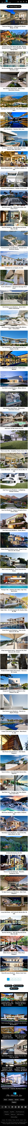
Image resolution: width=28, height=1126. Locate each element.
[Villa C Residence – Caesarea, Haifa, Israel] (14, 127)
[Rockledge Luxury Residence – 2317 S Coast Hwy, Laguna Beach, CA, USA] (14, 831)
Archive (16, 1099)
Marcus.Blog (14, 1117)
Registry (14, 1102)
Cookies (3, 1120)
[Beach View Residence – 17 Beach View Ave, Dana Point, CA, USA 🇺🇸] (14, 1054)
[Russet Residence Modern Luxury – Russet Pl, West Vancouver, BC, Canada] (14, 547)
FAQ (7, 1120)
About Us (9, 985)
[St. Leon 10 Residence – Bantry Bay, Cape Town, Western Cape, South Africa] (14, 146)
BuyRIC (12, 1111)
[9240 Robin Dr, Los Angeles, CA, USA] (14, 266)
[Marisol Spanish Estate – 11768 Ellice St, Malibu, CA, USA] (14, 166)
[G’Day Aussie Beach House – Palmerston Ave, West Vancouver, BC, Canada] (14, 648)
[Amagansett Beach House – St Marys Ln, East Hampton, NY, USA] (14, 689)
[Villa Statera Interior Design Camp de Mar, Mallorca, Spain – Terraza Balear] (14, 325)
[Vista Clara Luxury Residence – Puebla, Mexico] (14, 528)
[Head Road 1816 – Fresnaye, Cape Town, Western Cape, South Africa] (14, 790)
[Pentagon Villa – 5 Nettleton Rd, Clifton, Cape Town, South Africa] (14, 588)
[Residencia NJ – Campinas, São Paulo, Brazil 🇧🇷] (14, 1087)
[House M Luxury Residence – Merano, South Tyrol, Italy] (14, 971)
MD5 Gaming (20, 1114)
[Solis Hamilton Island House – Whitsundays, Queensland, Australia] (14, 87)
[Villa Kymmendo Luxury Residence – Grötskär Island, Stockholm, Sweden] (14, 246)
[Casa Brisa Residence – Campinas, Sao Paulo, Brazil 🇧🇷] (20, 1000)
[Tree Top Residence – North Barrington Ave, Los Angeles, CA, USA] (14, 345)
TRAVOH (7, 1114)
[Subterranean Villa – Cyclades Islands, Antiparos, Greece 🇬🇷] (7, 1033)
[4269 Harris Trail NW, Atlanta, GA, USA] (14, 426)
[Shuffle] (21, 2)
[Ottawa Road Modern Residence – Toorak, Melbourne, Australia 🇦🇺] (7, 1066)
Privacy (13, 1120)
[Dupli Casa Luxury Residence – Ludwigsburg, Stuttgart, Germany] (14, 488)
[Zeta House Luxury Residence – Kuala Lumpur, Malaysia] (14, 366)
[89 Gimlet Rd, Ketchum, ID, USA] (14, 851)
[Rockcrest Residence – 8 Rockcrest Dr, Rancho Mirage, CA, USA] (14, 24)
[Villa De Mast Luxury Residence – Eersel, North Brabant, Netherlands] (14, 305)
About (5, 1099)
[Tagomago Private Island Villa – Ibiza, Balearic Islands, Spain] (14, 107)
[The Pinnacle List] (14, 1094)
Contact (22, 1099)
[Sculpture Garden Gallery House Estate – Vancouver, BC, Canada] (14, 669)
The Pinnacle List (20, 1111)
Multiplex (10, 1120)
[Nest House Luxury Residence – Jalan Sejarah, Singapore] (14, 750)
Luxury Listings (19, 985)
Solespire (6, 1111)
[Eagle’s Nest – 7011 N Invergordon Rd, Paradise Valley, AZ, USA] (14, 608)
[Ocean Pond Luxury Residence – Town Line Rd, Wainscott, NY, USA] (14, 628)
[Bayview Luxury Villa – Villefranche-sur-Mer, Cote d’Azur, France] (14, 205)
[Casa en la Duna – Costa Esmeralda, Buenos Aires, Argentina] (14, 770)
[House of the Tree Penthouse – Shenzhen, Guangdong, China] (14, 870)
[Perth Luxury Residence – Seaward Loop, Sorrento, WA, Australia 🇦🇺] (14, 1021)
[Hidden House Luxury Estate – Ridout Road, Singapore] (14, 951)
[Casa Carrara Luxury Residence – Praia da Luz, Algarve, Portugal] (14, 709)
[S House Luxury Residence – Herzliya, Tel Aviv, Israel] (14, 186)
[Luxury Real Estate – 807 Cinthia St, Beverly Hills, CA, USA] (14, 468)
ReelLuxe (13, 1114)
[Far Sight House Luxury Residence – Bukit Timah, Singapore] (14, 890)
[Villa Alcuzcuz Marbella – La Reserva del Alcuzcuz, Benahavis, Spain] (14, 66)
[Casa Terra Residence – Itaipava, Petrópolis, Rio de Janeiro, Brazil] (14, 508)
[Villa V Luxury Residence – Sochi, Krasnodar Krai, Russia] (14, 567)
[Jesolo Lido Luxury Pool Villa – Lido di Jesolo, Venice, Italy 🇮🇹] (20, 1033)
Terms (25, 1120)
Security (17, 1120)
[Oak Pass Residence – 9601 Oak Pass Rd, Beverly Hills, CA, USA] (14, 225)
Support (21, 1120)
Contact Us (14, 988)
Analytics (11, 1099)
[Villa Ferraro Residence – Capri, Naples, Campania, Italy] (14, 810)
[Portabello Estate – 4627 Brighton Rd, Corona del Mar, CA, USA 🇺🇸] (7, 1000)
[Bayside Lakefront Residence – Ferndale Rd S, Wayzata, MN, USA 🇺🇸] (20, 1066)
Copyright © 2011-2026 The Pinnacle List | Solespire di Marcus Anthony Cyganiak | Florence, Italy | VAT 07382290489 (14, 1122)
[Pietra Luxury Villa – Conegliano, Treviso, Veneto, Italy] (14, 449)
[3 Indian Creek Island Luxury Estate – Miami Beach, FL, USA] (14, 729)
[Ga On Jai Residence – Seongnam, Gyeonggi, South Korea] (14, 285)
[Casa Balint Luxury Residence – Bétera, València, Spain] (14, 386)
